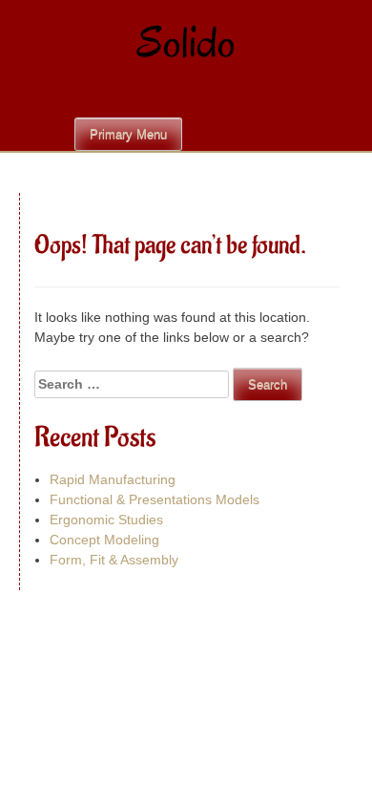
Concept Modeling (104, 539)
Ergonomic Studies (106, 519)
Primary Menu (128, 134)
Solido (186, 42)
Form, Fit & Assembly (114, 559)
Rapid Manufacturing (113, 479)
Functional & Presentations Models (154, 499)
